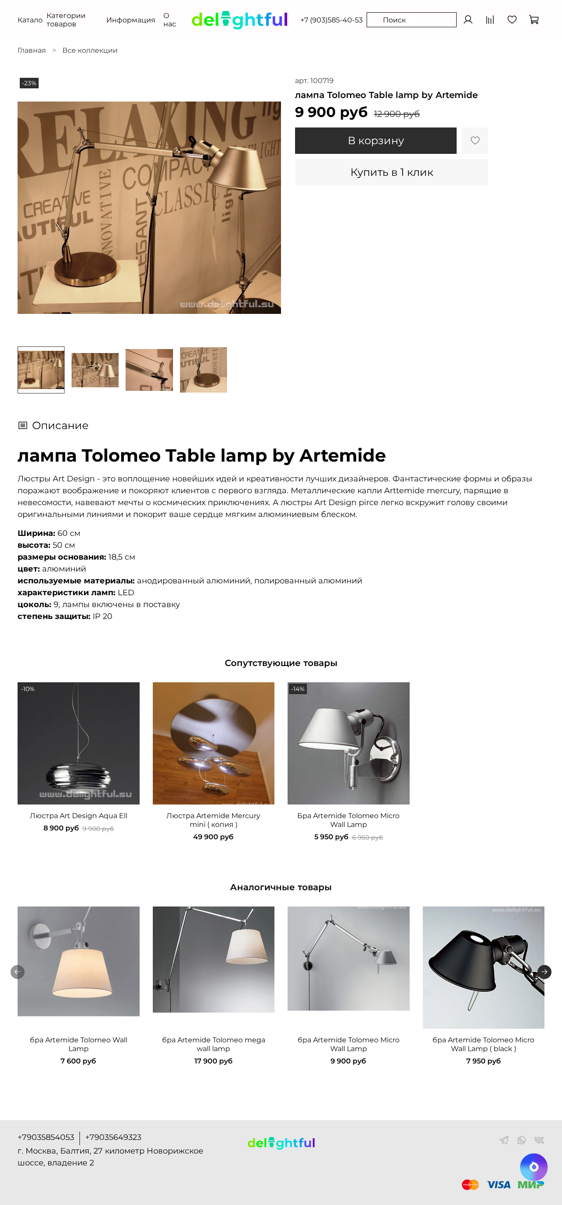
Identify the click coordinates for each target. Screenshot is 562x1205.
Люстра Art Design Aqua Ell (78, 815)
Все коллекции (90, 50)
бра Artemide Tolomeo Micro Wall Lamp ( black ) (483, 1043)
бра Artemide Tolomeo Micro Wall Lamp (349, 1043)
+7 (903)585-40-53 (331, 20)
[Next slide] (266, 207)
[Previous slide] (31, 207)
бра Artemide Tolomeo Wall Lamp (78, 1043)
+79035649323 (113, 1137)
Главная (32, 50)
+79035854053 (46, 1137)
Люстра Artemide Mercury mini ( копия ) (213, 819)
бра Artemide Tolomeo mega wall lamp (213, 1043)
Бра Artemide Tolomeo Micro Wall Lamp (348, 819)
